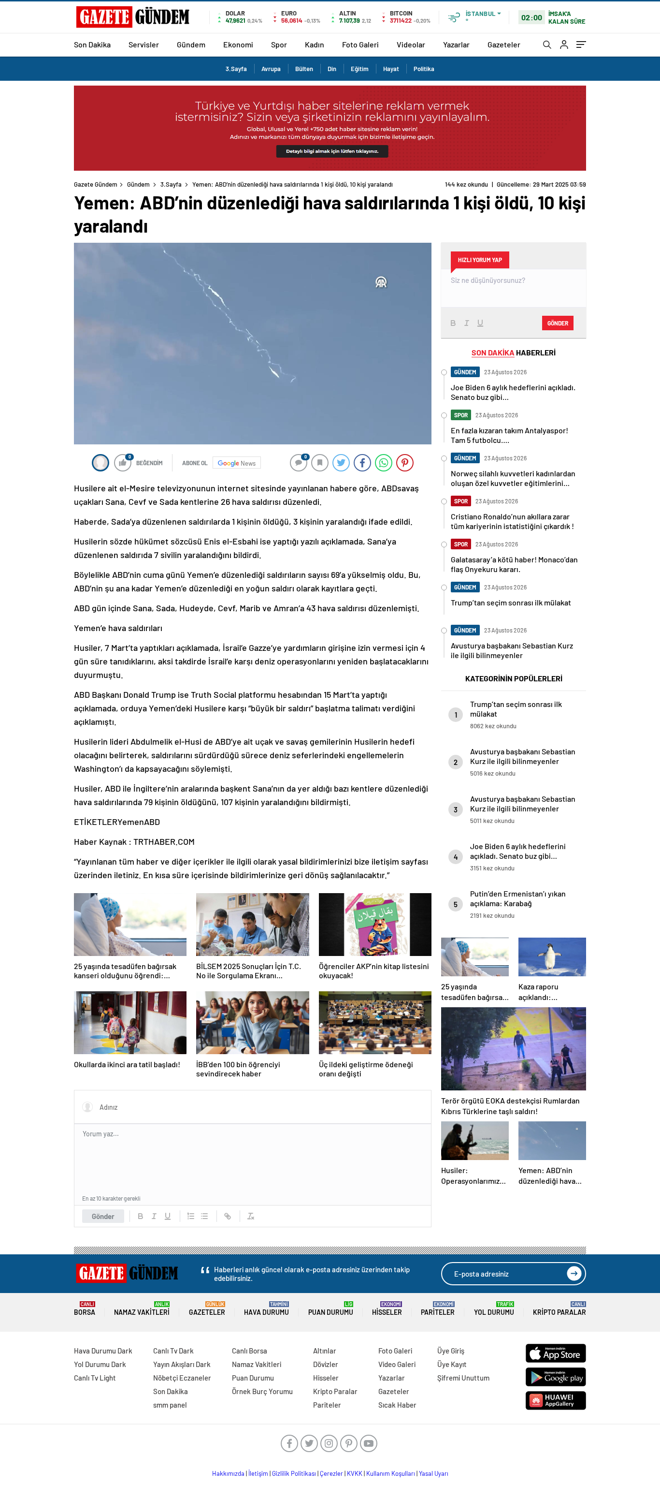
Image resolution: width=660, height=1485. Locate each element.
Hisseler (387, 1308)
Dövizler (325, 1364)
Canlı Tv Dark (173, 1350)
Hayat (391, 69)
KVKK (354, 1473)
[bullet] (204, 1216)
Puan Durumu (330, 1308)
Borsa (84, 1308)
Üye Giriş (450, 1350)
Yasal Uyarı (433, 1473)
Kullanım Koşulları (390, 1473)
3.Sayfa (236, 69)
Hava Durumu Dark (103, 1350)
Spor (279, 44)
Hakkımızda (228, 1473)
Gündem (191, 44)
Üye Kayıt (452, 1364)
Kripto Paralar (559, 1308)
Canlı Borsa (249, 1350)
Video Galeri (397, 1364)
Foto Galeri (360, 44)
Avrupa (271, 69)
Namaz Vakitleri (142, 1308)
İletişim (258, 1473)
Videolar (411, 44)
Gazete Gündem (95, 184)
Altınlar (324, 1350)
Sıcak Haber (397, 1404)
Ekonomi (238, 44)
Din (332, 69)
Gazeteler (504, 44)
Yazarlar (456, 44)
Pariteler (438, 1308)
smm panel (170, 1404)
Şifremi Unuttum (463, 1377)
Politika (424, 69)
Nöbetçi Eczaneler (182, 1377)
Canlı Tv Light (95, 1377)
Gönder (103, 1216)
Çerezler (331, 1473)
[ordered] (191, 1216)
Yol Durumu (494, 1308)
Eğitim (360, 69)
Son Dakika (92, 44)
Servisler (144, 44)
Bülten (304, 69)
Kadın (314, 44)
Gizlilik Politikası (294, 1473)
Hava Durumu (266, 1308)
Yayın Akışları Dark (182, 1364)
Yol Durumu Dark (100, 1364)
